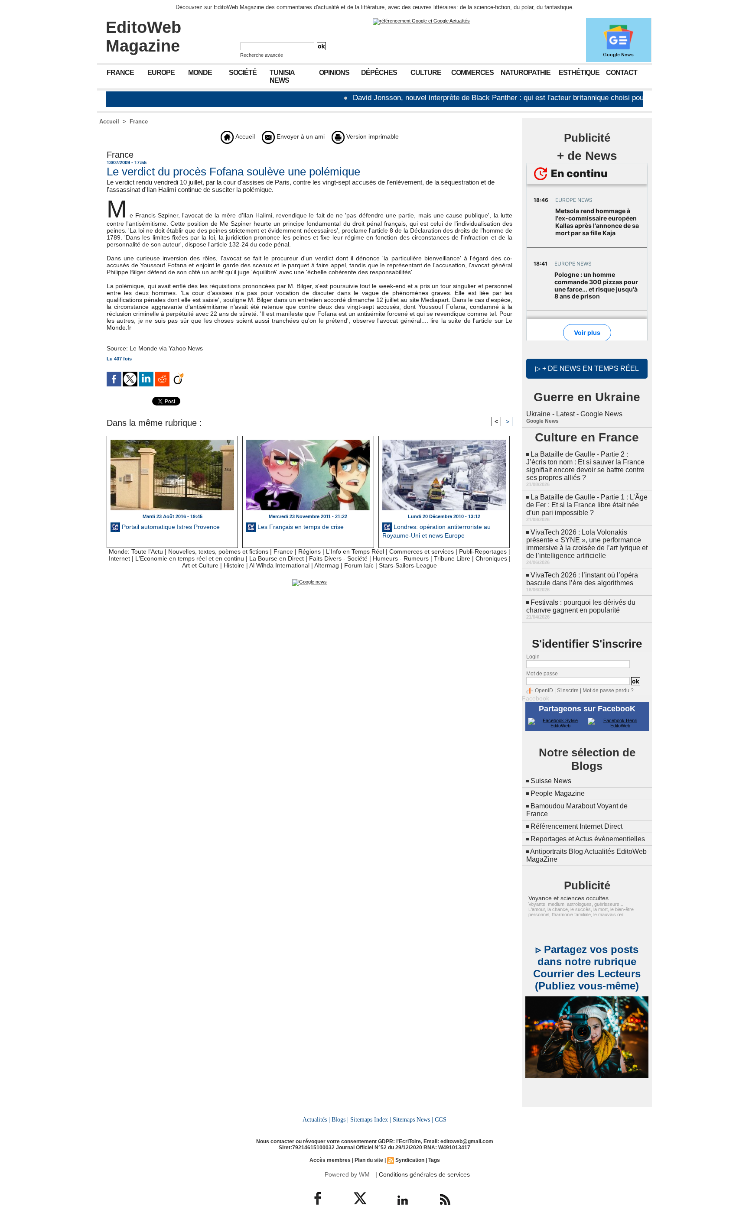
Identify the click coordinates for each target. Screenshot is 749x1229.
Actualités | (316, 1119)
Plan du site (369, 1160)
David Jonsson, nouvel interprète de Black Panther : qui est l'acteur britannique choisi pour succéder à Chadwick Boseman (520, 98)
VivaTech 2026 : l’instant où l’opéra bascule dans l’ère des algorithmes (582, 579)
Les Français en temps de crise (300, 526)
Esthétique (579, 72)
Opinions (334, 72)
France (120, 72)
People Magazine (558, 793)
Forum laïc (359, 565)
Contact (621, 72)
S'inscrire (568, 690)
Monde (200, 72)
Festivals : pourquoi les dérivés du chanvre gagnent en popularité (580, 606)
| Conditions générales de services (422, 1174)
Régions (309, 551)
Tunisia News (282, 76)
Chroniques (491, 558)
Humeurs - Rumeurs (401, 558)
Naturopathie (525, 72)
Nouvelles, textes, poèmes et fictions (218, 551)
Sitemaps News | (413, 1119)
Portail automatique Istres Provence (170, 526)
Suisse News (551, 781)
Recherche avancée (261, 55)
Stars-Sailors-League (408, 565)
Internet (119, 558)
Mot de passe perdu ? (608, 690)
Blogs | (340, 1119)
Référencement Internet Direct (576, 826)
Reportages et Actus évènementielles (588, 839)
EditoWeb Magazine (143, 36)
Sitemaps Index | (370, 1119)
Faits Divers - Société (338, 558)
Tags (434, 1160)
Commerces (472, 72)
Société (243, 72)
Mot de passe (542, 674)
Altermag (326, 565)
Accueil (109, 121)
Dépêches (379, 72)
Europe (161, 72)
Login (533, 657)
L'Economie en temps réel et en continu (189, 558)
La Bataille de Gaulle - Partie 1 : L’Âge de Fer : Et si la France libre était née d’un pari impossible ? (587, 504)
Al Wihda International (279, 565)
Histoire (234, 565)
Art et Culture (200, 565)
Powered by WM (347, 1174)
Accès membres (330, 1160)
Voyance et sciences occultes (568, 898)
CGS (440, 1119)
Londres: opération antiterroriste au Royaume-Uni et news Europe (436, 531)
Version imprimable (372, 136)
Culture (425, 72)
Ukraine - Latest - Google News (574, 414)
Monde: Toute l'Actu (136, 551)
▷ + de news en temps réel (587, 368)
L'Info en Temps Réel (355, 551)
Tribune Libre (452, 558)
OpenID (544, 690)
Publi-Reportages (483, 551)
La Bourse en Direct (276, 558)
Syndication (409, 1160)
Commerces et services (421, 551)
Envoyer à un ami (300, 136)
